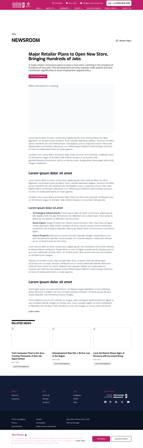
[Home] (21, 5)
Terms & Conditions (18, 419)
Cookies (39, 419)
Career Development (37, 76)
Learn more (34, 311)
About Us (15, 395)
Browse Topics (125, 41)
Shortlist (45, 399)
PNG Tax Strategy (73, 423)
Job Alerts (46, 403)
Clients (75, 399)
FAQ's (75, 403)
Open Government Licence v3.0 (78, 419)
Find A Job (46, 395)
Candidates (77, 395)
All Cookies (101, 439)
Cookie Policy (80, 441)
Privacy (14, 423)
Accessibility (40, 423)
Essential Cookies (121, 439)
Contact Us (15, 399)
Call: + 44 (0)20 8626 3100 (119, 3)
